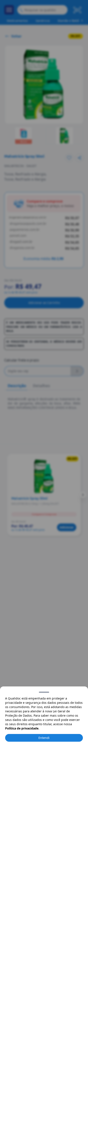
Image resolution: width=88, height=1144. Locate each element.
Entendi (44, 738)
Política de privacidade (21, 728)
